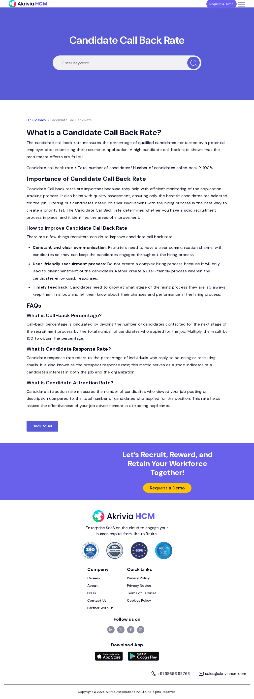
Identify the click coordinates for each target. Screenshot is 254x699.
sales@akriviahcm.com (225, 673)
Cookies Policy (139, 600)
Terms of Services (142, 593)
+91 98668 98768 (174, 673)
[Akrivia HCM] (28, 3)
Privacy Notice (139, 585)
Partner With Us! (100, 608)
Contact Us (97, 600)
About (92, 585)
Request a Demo (167, 488)
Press (91, 593)
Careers (93, 578)
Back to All (42, 426)
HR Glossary (36, 120)
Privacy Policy (138, 578)
